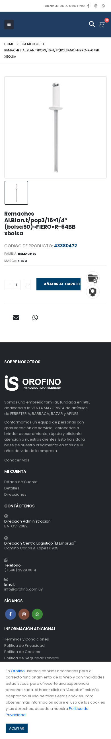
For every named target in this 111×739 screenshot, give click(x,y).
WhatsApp (103, 5)
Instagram (24, 614)
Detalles (11, 488)
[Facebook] (88, 5)
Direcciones (15, 494)
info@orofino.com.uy (23, 589)
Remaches (27, 253)
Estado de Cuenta (21, 482)
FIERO (22, 260)
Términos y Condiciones (26, 639)
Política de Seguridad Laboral (31, 658)
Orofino (18, 671)
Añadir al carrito (62, 284)
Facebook (10, 614)
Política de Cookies (22, 651)
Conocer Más (16, 460)
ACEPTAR (16, 728)
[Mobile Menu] (9, 24)
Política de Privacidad (24, 645)
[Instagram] (95, 5)
